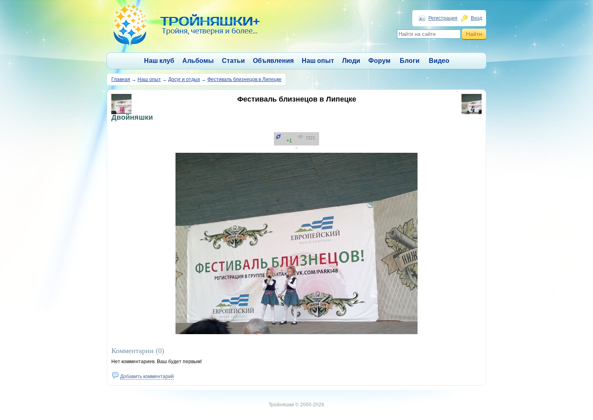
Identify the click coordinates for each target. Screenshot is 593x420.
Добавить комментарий (147, 376)
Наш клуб (159, 60)
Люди (351, 60)
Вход (476, 18)
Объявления (273, 60)
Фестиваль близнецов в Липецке (244, 79)
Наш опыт (318, 60)
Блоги (410, 60)
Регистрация (442, 18)
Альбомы (198, 60)
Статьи (233, 60)
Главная (120, 79)
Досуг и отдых (184, 79)
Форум (379, 60)
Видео (439, 60)
